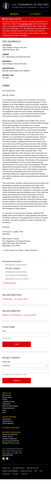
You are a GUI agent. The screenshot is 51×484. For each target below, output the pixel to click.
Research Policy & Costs (17, 279)
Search (16, 381)
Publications (6, 404)
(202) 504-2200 (7, 455)
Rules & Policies (26, 471)
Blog (3, 412)
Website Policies (32, 468)
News (4, 410)
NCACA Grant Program (10, 406)
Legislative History (8, 401)
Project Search (12, 268)
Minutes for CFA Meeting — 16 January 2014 (19, 315)
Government (6, 419)
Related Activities (8, 408)
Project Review (9, 417)
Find (17, 344)
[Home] (25, 5)
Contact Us (6, 468)
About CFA (6, 393)
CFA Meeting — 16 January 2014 (14, 299)
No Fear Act (6, 474)
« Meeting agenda (9, 283)
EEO (35, 471)
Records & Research (12, 261)
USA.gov (15, 474)
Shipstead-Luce (7, 421)
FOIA (40, 471)
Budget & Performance (10, 471)
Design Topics (7, 397)
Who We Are (6, 395)
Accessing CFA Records (16, 275)
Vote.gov (24, 474)
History (4, 399)
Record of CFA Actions (16, 265)
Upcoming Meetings (10, 428)
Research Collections (16, 272)
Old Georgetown (7, 423)
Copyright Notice (18, 468)
